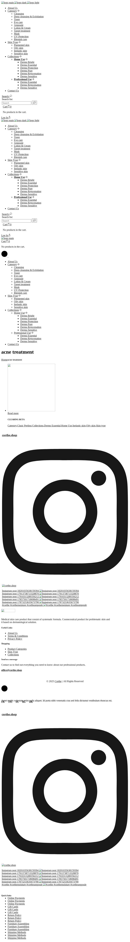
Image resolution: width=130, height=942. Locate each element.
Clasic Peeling (24, 425)
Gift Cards (13, 906)
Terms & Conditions (18, 636)
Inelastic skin (79, 425)
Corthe (58, 681)
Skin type (101, 425)
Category (12, 425)
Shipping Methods (17, 932)
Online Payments (16, 898)
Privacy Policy (15, 638)
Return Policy (14, 915)
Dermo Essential (52, 425)
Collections (37, 425)
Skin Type (13, 651)
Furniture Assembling (18, 923)
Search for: (7, 99)
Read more (13, 413)
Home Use (66, 425)
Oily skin (90, 425)
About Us (12, 633)
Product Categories (17, 649)
